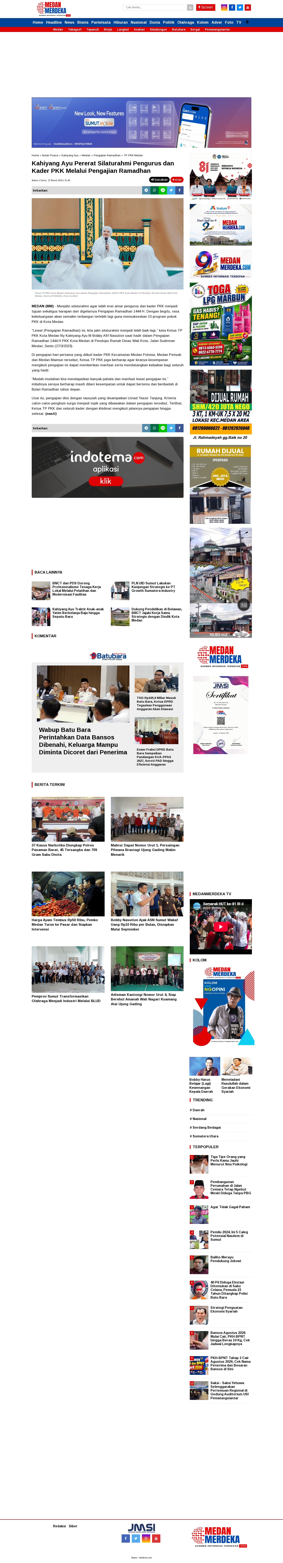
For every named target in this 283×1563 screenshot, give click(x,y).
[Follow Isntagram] (146, 1538)
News (69, 22)
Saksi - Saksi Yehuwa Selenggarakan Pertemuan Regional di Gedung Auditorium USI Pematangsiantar (229, 1390)
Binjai (108, 29)
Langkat (123, 29)
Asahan (139, 29)
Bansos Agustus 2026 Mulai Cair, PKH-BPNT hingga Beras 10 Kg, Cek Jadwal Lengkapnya (230, 1338)
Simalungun (158, 29)
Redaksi (59, 1526)
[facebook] (232, 7)
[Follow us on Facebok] (126, 1538)
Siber (73, 1526)
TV (238, 22)
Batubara (178, 29)
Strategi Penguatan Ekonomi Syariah (226, 1309)
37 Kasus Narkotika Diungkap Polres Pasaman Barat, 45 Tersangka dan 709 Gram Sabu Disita (64, 849)
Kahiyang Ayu (70, 155)
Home (38, 22)
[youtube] (248, 7)
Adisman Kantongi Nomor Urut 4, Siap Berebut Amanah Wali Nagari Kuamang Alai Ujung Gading (144, 999)
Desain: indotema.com (141, 1558)
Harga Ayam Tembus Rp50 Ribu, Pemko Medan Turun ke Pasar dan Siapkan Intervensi (65, 924)
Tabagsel (74, 29)
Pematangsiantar (217, 29)
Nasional (139, 22)
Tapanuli (92, 29)
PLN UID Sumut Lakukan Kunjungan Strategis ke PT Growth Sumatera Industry (153, 586)
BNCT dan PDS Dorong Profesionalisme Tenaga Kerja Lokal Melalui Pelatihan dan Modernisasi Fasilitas (76, 588)
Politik (168, 22)
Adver (217, 22)
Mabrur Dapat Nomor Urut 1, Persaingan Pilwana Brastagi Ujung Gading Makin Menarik (145, 849)
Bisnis (82, 22)
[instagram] (224, 7)
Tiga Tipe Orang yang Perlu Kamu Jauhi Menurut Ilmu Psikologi (228, 1160)
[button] (247, 20)
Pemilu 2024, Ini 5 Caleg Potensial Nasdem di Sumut (229, 1235)
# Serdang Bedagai (205, 1127)
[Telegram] (146, 190)
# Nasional (198, 1119)
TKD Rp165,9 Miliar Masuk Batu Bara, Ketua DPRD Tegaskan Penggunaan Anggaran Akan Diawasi (156, 703)
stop (177, 179)
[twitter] (240, 7)
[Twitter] (171, 190)
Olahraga (185, 22)
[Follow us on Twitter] (136, 1538)
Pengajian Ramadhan (107, 155)
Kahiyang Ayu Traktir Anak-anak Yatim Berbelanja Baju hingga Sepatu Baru (78, 612)
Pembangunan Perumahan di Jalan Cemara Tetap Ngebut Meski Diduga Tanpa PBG (230, 1187)
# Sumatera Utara (204, 1136)
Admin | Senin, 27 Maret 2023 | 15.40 (51, 180)
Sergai (195, 29)
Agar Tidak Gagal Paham (230, 1207)
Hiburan (121, 22)
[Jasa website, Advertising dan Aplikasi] (108, 501)
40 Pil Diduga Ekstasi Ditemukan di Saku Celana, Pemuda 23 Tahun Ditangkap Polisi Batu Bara (229, 1290)
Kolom (203, 22)
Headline (54, 22)
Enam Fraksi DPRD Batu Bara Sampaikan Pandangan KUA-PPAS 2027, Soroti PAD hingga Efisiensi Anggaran (155, 757)
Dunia (155, 22)
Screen (206, 7)
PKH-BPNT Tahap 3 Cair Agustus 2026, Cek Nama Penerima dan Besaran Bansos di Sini (230, 1363)
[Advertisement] (141, 68)
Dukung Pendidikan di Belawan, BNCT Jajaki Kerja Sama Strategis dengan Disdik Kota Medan (157, 614)
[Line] (163, 190)
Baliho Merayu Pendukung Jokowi (225, 1259)
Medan (58, 29)
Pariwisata (101, 22)
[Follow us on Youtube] (156, 1538)
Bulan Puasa (50, 155)
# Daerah (197, 1110)
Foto (229, 22)
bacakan (161, 179)
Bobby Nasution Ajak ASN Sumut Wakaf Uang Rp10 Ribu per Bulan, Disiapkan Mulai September (144, 924)
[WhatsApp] (154, 190)
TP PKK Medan (133, 155)
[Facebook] (179, 190)
